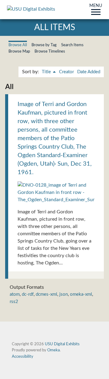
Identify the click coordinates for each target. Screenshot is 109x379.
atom (15, 294)
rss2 (14, 301)
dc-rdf (28, 294)
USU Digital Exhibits (62, 344)
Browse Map (19, 51)
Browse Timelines (50, 51)
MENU (95, 6)
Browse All (17, 45)
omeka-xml (81, 294)
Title (47, 72)
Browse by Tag (44, 45)
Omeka (53, 350)
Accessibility (22, 356)
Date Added (88, 72)
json (63, 294)
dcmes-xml (46, 294)
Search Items (72, 45)
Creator (66, 72)
